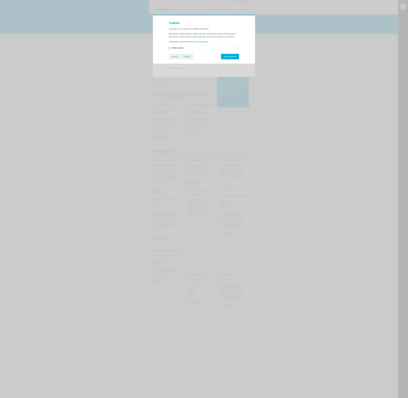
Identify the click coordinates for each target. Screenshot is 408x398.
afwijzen (187, 56)
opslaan (175, 56)
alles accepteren (230, 56)
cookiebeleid (203, 41)
